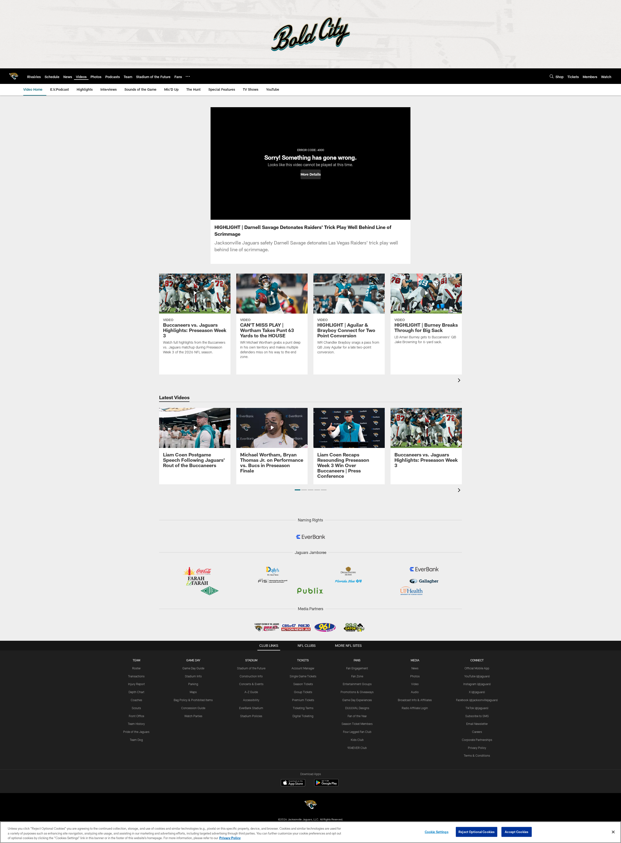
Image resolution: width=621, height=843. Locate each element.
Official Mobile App (477, 668)
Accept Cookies (516, 832)
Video (415, 684)
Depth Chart (136, 692)
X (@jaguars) (477, 692)
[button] (311, 174)
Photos (415, 676)
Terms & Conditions (477, 755)
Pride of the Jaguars (136, 731)
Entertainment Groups (357, 684)
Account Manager (303, 668)
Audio (415, 692)
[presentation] (460, 380)
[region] (310, 832)
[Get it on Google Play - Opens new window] (326, 785)
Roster (136, 668)
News (414, 668)
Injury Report (136, 684)
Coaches (136, 700)
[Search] (552, 76)
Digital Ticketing (303, 716)
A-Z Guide (251, 692)
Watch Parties (193, 716)
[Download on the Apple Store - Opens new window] (293, 783)
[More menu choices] (188, 76)
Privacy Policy (477, 747)
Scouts (136, 708)
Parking (193, 684)
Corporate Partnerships (477, 739)
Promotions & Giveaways (357, 692)
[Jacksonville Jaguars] (310, 805)
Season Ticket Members (357, 723)
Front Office (136, 716)
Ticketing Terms (303, 708)
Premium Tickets (303, 700)
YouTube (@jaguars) (477, 676)
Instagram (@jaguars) (477, 684)
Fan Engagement (357, 668)
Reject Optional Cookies (476, 832)
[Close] (613, 832)
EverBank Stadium (251, 708)
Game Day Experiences (357, 700)
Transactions (136, 676)
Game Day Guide (193, 668)
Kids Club (357, 739)
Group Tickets (303, 692)
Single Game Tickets (303, 676)
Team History (136, 723)
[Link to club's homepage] (13, 76)
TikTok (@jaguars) (477, 708)
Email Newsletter (477, 723)
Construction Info (251, 676)
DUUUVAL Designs (357, 708)
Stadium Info (193, 676)
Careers (477, 731)
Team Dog (136, 739)
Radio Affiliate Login (415, 708)
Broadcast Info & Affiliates (415, 700)
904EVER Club (357, 747)
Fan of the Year (357, 716)
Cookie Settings (437, 832)
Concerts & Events (251, 684)
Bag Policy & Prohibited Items (193, 700)
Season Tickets (303, 684)
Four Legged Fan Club (357, 731)
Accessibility (251, 700)
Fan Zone (357, 676)
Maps (193, 692)
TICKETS (303, 660)
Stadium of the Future (251, 668)
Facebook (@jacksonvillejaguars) (477, 700)
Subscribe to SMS (477, 716)
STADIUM (251, 660)
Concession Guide (193, 708)
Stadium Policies (251, 716)
